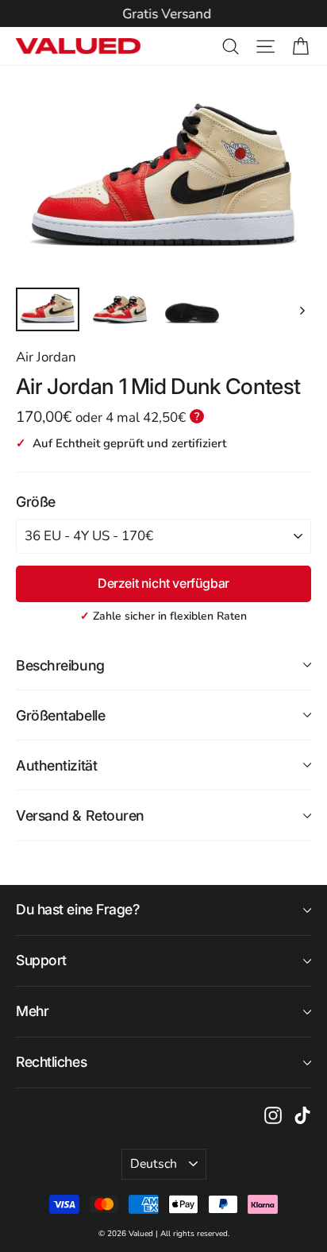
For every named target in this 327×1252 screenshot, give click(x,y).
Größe (36, 501)
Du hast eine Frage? (78, 909)
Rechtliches (51, 1061)
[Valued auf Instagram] (273, 1114)
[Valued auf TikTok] (302, 1114)
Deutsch (153, 1164)
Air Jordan (46, 357)
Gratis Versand (163, 14)
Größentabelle (60, 715)
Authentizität (56, 765)
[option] (163, 14)
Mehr (32, 1011)
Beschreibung (60, 665)
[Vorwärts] (301, 309)
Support (41, 960)
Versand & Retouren (80, 815)
